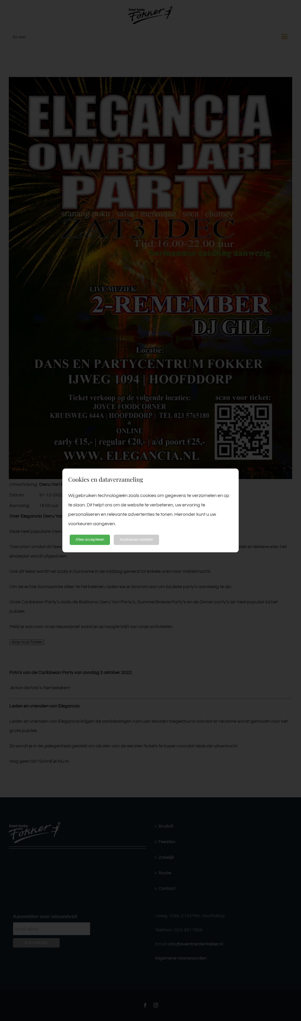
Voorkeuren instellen (136, 540)
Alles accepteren (90, 540)
